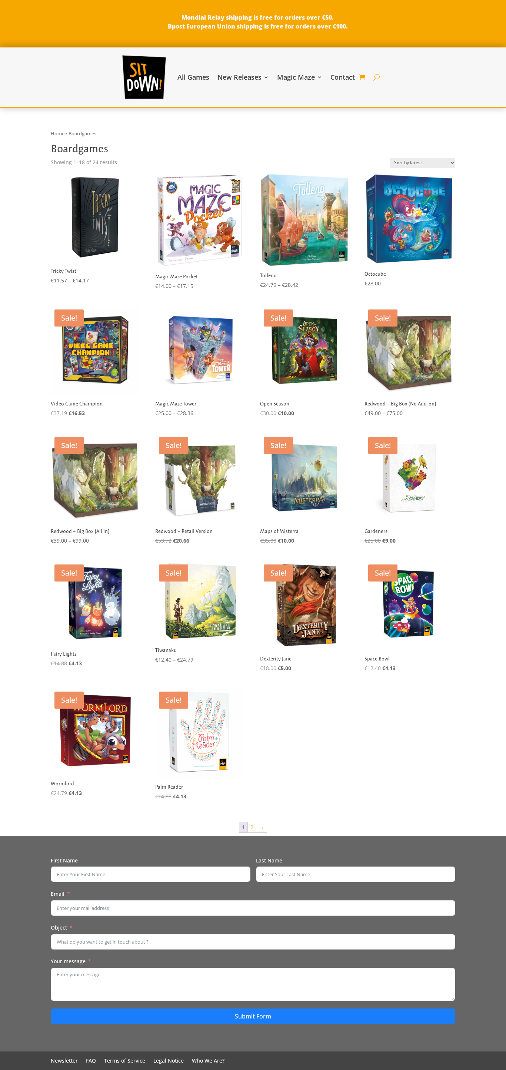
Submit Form (253, 1016)
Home (57, 133)
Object (59, 927)
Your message (68, 961)
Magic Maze (296, 77)
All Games (193, 77)
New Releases (239, 77)
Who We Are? (208, 1061)
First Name (64, 860)
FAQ (91, 1061)
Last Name (269, 860)
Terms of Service (124, 1061)
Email (57, 893)
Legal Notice (168, 1061)
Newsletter (64, 1061)
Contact (342, 77)
